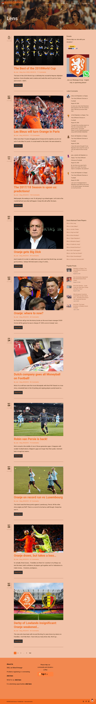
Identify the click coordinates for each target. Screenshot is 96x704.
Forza (72, 173)
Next (30, 653)
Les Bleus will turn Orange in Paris (37, 131)
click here (10, 676)
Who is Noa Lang (71, 223)
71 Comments (41, 72)
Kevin (72, 136)
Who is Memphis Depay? (73, 241)
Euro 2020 (26, 72)
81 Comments (34, 501)
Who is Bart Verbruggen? (73, 250)
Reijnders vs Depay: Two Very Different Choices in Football (79, 98)
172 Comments (35, 135)
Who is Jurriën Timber (73, 229)
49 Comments (34, 256)
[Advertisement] (78, 45)
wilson (73, 96)
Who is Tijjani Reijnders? (73, 238)
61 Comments (34, 559)
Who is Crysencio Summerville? (75, 259)
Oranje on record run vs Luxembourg (38, 497)
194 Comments (35, 195)
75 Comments (34, 443)
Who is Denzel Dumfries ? (74, 247)
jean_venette (74, 155)
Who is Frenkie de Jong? (73, 244)
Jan (17, 72)
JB (72, 115)
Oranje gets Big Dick (27, 252)
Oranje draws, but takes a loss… (35, 555)
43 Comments (34, 631)
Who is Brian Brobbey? (73, 235)
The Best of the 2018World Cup (35, 68)
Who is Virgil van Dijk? (73, 232)
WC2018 (33, 72)
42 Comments (34, 317)
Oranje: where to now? (28, 313)
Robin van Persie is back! (30, 439)
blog (21, 72)
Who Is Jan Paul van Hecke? (74, 253)
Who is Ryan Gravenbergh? (74, 256)
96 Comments (34, 382)
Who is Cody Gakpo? (72, 226)
